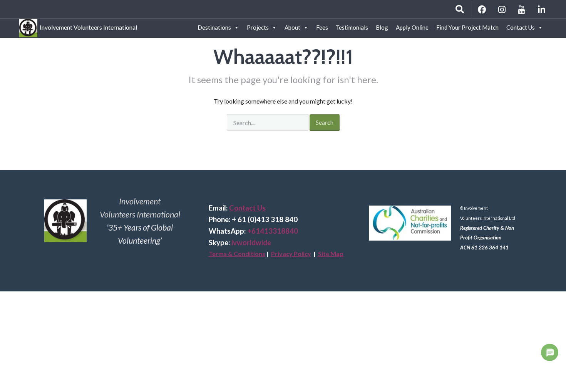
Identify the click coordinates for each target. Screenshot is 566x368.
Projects (258, 27)
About (292, 27)
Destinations (214, 27)
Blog (382, 27)
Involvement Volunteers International (87, 25)
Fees (322, 27)
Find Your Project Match (467, 27)
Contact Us (520, 27)
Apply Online (412, 27)
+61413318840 (272, 231)
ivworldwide (251, 242)
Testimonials (352, 27)
